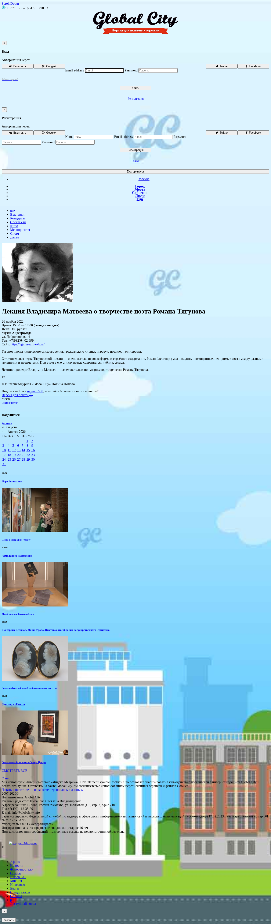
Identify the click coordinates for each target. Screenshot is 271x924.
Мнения (16, 881)
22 (28, 455)
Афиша (7, 423)
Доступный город (23, 901)
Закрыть (8, 920)
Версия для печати (15, 395)
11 (9, 450)
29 (28, 459)
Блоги (14, 888)
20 (19, 455)
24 (4, 459)
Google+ (51, 66)
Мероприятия (20, 229)
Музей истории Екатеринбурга (18, 614)
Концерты (17, 218)
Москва (143, 179)
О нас (6, 778)
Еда (140, 199)
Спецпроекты (20, 892)
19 (14, 455)
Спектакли (18, 222)
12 (14, 450)
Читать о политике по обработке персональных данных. (42, 789)
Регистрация (136, 98)
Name (69, 136)
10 (4, 450)
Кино (14, 226)
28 (23, 459)
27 (19, 459)
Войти (135, 87)
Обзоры (15, 873)
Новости (16, 865)
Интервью (17, 884)
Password (131, 70)
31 (4, 464)
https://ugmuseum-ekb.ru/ (27, 344)
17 (4, 455)
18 (9, 455)
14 (23, 450)
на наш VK (35, 391)
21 (23, 455)
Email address (74, 70)
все (12, 210)
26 (14, 459)
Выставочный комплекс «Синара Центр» (24, 762)
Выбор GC (18, 877)
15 (28, 450)
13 (19, 450)
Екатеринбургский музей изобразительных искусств (29, 688)
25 (9, 459)
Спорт (14, 233)
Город (140, 186)
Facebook (254, 66)
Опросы (16, 896)
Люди (140, 196)
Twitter (223, 66)
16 (33, 450)
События (140, 192)
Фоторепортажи (21, 869)
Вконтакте (19, 66)
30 (33, 459)
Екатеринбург (135, 171)
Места (139, 189)
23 (33, 455)
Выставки (17, 214)
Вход (136, 160)
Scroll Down (10, 3)
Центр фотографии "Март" (16, 539)
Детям (14, 237)
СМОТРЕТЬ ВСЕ (14, 770)
